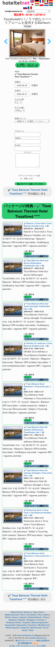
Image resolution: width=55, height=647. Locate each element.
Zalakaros (12, 619)
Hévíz (22, 614)
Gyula (24, 630)
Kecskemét (31, 614)
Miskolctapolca (12, 627)
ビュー (28, 253)
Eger (35, 612)
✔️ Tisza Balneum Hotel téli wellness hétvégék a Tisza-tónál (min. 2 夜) (38, 473)
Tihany (46, 617)
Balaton (22, 619)
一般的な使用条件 (42, 640)
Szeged (23, 617)
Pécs (40, 614)
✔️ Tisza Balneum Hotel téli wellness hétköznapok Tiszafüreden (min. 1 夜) (35, 430)
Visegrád (26, 622)
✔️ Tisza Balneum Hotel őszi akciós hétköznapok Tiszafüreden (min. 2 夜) (36, 263)
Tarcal (45, 627)
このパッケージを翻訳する (36, 256)
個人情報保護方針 (25, 643)
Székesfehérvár (34, 617)
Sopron (15, 617)
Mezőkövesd (43, 625)
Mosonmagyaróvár (40, 622)
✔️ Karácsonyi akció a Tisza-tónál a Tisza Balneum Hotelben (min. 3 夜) (37, 512)
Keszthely (32, 625)
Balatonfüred (16, 612)
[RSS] (34, 643)
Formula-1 (41, 619)
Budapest (31, 619)
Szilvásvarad (35, 627)
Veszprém (25, 627)
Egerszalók (22, 625)
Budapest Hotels (13, 622)
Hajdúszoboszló (12, 614)
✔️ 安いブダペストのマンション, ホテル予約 (28, 645)
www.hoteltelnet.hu (25, 635)
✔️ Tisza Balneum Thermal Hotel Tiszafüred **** (27, 191)
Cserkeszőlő (10, 625)
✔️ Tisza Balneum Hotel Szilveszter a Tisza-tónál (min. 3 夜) (37, 556)
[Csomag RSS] (36, 643)
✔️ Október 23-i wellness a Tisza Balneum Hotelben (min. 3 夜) (38, 344)
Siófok (8, 617)
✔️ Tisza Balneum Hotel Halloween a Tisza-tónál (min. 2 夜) (37, 386)
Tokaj (31, 630)
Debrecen (28, 612)
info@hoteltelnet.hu (38, 638)
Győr (41, 612)
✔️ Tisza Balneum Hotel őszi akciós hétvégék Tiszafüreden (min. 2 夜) (37, 306)
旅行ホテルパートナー (25, 640)
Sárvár (46, 614)
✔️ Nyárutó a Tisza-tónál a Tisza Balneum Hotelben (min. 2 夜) (38, 224)
